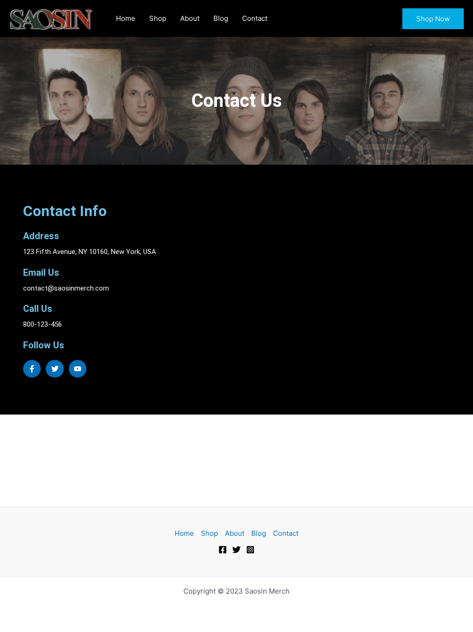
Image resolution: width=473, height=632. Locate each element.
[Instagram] (250, 549)
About (190, 18)
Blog (220, 18)
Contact (254, 18)
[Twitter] (236, 549)
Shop (157, 18)
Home (125, 18)
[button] (433, 18)
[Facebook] (222, 549)
